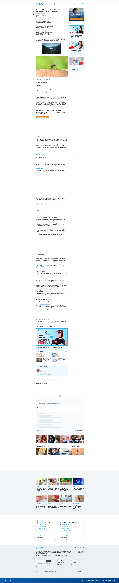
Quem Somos (59, 558)
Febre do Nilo (66, 18)
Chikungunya (42, 18)
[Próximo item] (67, 18)
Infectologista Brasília (42, 535)
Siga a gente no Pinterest (83, 547)
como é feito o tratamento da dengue (45, 107)
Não (55, 379)
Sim (49, 379)
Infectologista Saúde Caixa (66, 533)
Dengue (37, 18)
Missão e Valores (73, 558)
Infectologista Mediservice (66, 528)
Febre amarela (55, 18)
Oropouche (49, 18)
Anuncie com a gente (60, 564)
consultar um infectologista (41, 38)
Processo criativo (60, 560)
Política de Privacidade (60, 562)
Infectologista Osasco (42, 528)
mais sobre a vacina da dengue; (56, 316)
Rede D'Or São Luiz (91, 580)
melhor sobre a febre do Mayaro (58, 282)
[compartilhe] (33, 9)
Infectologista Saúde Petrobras (66, 535)
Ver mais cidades (40, 537)
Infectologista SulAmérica (65, 524)
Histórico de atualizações (41, 383)
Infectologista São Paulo (42, 524)
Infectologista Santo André (42, 526)
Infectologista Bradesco (65, 526)
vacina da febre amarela (45, 304)
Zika (60, 18)
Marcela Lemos (43, 369)
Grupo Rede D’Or (64, 576)
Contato (72, 564)
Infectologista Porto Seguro (66, 530)
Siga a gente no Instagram (78, 547)
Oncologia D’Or (97, 580)
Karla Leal (42, 16)
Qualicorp (113, 580)
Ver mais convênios (63, 537)
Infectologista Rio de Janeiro (43, 533)
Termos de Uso (73, 562)
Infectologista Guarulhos (42, 530)
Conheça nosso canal (75, 547)
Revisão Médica (73, 560)
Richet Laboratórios (108, 580)
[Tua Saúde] (39, 3)
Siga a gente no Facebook (80, 547)
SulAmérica (102, 580)
